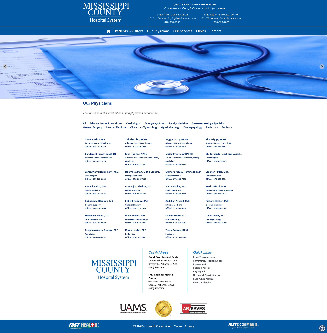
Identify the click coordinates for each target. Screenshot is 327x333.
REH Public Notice (203, 278)
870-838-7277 (139, 222)
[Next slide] (321, 66)
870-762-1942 (179, 222)
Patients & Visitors (129, 31)
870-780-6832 (99, 237)
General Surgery (92, 127)
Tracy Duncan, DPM (176, 230)
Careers (215, 31)
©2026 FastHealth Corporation (152, 326)
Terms (178, 326)
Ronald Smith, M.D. (96, 186)
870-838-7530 (139, 164)
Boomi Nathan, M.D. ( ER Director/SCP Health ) (152, 171)
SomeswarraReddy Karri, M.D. (102, 171)
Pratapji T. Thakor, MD (138, 186)
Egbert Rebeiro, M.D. (137, 200)
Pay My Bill (199, 271)
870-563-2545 (179, 193)
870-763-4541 (99, 193)
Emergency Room (155, 123)
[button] (322, 328)
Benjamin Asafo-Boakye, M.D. (102, 230)
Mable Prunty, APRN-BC (179, 153)
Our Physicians (158, 31)
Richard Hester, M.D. (217, 200)
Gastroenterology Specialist (208, 123)
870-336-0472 (219, 193)
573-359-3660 (179, 208)
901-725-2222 (99, 179)
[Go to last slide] (5, 66)
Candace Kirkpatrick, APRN (100, 153)
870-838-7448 (99, 208)
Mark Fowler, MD (135, 215)
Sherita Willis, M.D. (176, 186)
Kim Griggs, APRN (216, 139)
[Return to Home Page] (108, 31)
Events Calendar (202, 282)
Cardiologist (133, 123)
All (84, 123)
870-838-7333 (139, 179)
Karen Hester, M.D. (136, 230)
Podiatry (227, 127)
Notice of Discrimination (207, 275)
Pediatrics (212, 127)
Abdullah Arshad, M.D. (177, 200)
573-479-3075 (139, 146)
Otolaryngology (192, 127)
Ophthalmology (170, 127)
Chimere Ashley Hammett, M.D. (183, 171)
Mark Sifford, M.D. (216, 186)
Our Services (182, 31)
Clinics (201, 31)
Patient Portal (201, 267)
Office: (88, 146)
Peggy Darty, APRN (176, 139)
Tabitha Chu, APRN (136, 139)
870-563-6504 (179, 146)
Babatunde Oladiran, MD (99, 200)
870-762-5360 (99, 146)
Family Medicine (178, 123)
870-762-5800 (99, 222)
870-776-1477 (139, 208)
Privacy (189, 326)
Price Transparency (204, 257)
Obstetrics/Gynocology (143, 127)
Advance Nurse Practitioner (106, 123)
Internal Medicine (116, 127)
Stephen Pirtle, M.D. (217, 171)
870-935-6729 (219, 161)
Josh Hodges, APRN (136, 153)
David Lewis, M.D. (216, 215)
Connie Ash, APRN (95, 139)
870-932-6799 (219, 222)
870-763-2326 (179, 237)
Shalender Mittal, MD (97, 215)
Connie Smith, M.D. (176, 215)
